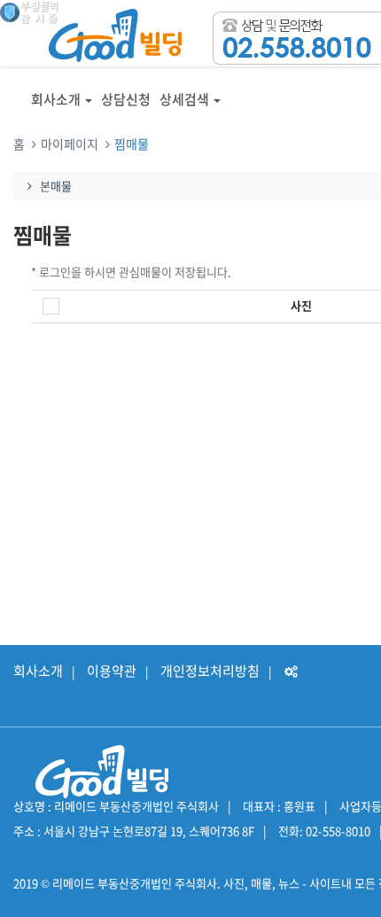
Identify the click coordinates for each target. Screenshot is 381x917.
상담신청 (126, 99)
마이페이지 (69, 143)
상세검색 (184, 99)
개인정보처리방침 (210, 670)
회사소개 (56, 99)
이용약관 (111, 670)
